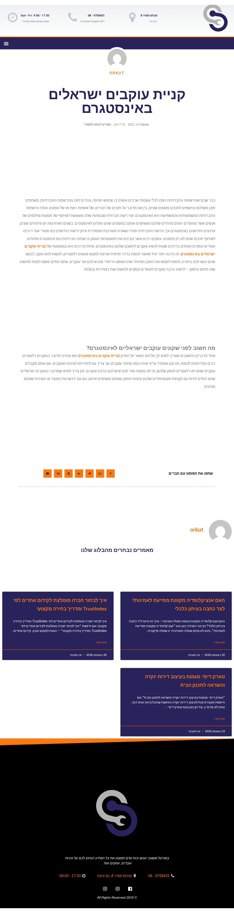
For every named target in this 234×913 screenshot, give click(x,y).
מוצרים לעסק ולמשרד (97, 124)
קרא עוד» (219, 642)
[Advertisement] (116, 164)
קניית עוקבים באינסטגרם (99, 356)
